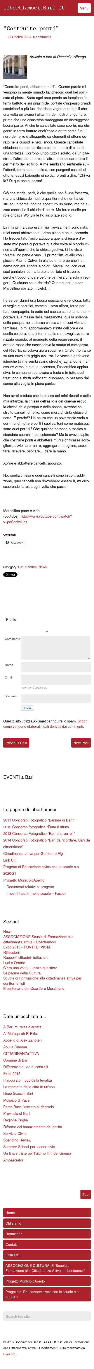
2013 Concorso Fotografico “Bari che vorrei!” (39, 833)
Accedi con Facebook (66, 624)
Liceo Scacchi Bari (18, 1093)
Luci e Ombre (14, 962)
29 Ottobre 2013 (19, 36)
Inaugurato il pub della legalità (27, 1080)
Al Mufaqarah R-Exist (20, 1033)
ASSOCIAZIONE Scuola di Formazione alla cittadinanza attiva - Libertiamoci (38, 939)
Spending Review (17, 1140)
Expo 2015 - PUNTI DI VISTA (26, 947)
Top (86, 1194)
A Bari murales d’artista (22, 1026)
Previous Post (16, 742)
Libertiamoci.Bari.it (33, 8)
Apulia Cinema (15, 1046)
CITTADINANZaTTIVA (21, 1053)
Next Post (81, 742)
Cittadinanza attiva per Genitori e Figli (33, 853)
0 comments (42, 36)
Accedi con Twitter (27, 624)
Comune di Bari (15, 1060)
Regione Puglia (15, 1120)
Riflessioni (11, 952)
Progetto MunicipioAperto (23, 880)
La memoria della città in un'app (29, 1086)
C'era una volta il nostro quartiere (30, 967)
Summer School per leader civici (29, 1146)
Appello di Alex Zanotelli (22, 1040)
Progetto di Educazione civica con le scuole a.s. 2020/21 (42, 1294)
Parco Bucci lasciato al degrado (28, 1106)
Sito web (11, 696)
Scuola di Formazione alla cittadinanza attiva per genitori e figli (42, 980)
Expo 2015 (11, 1073)
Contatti (11, 1244)
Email (8, 677)
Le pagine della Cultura (22, 973)
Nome (9, 665)
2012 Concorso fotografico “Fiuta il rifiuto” (36, 826)
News (42, 566)
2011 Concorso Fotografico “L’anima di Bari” (38, 820)
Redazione (14, 1233)
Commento (12, 639)
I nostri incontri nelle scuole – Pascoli (36, 893)
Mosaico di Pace (16, 1100)
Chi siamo (13, 1223)
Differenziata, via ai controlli (25, 1066)
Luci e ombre (27, 566)
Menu (84, 8)
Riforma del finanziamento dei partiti (32, 1126)
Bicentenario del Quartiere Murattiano (33, 988)
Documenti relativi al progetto (30, 886)
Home (10, 1212)
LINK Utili (12, 1254)
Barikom (9, 1354)
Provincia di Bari (16, 1113)
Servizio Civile (14, 1133)
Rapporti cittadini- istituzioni (25, 957)
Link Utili (10, 860)
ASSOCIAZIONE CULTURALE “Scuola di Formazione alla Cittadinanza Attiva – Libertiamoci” (45, 1268)
